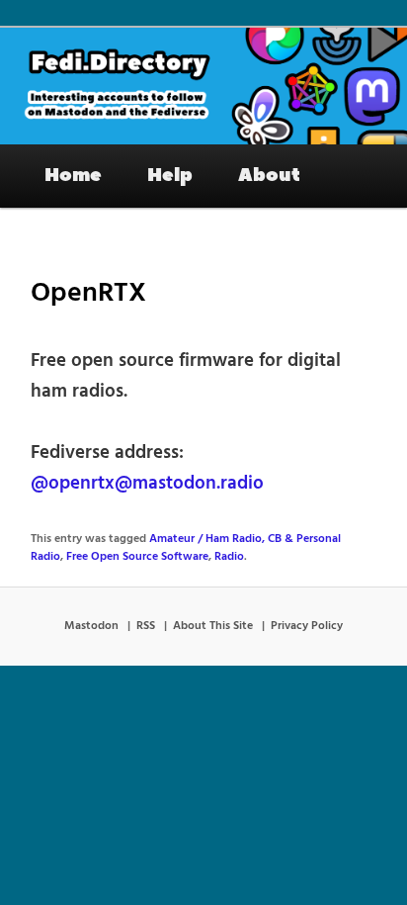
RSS (145, 626)
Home (73, 175)
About (269, 175)
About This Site (213, 626)
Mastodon (91, 626)
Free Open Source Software (137, 557)
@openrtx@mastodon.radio (147, 483)
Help (170, 175)
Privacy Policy (307, 626)
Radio (229, 557)
